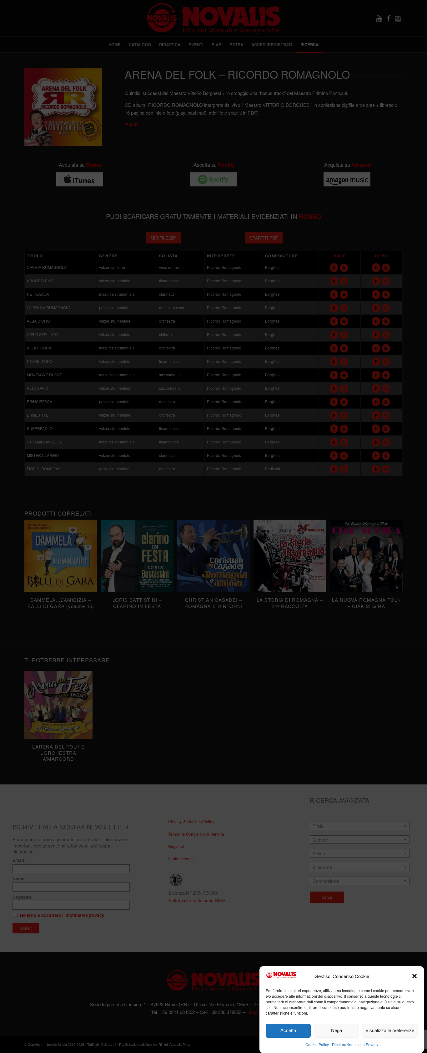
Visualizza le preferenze (389, 1030)
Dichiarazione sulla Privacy (355, 1044)
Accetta (288, 1030)
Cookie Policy (317, 1044)
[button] (414, 976)
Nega (336, 1030)
